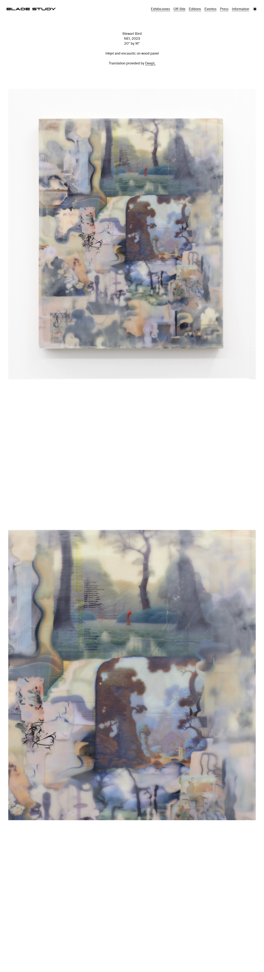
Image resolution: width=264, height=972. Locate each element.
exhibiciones (160, 9)
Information (240, 9)
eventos (210, 9)
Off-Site (179, 9)
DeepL (150, 63)
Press (224, 9)
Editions (195, 9)
